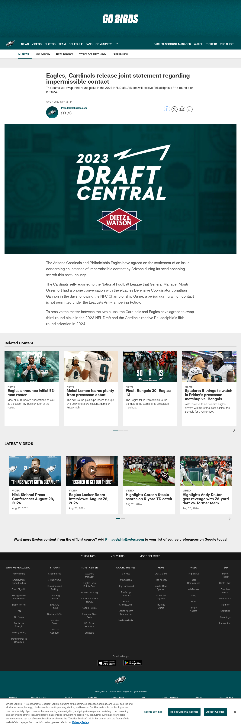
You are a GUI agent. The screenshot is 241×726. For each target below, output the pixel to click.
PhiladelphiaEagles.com (74, 108)
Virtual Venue (54, 579)
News (161, 567)
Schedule (89, 632)
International (126, 579)
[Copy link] (190, 109)
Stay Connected (126, 586)
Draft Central (161, 573)
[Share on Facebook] (167, 111)
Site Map (125, 573)
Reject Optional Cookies (184, 711)
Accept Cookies (215, 711)
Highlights (193, 573)
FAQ (19, 610)
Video (193, 567)
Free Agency (161, 579)
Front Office (225, 598)
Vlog (193, 595)
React (193, 601)
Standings (225, 617)
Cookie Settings (153, 711)
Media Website (125, 620)
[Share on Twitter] (175, 111)
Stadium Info (54, 573)
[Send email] (182, 111)
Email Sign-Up (18, 589)
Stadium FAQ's (54, 614)
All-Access (193, 589)
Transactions (225, 623)
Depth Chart (225, 583)
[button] (115, 430)
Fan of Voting (19, 604)
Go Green (19, 617)
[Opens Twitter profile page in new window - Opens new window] (69, 113)
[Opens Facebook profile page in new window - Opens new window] (63, 113)
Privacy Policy (19, 632)
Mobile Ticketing (89, 592)
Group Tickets (89, 607)
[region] (120, 712)
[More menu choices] (116, 43)
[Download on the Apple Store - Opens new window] (107, 663)
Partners (225, 604)
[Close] (235, 712)
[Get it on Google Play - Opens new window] (132, 664)
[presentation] (234, 431)
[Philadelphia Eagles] (120, 680)
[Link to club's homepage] (10, 43)
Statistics (225, 610)
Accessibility (19, 573)
